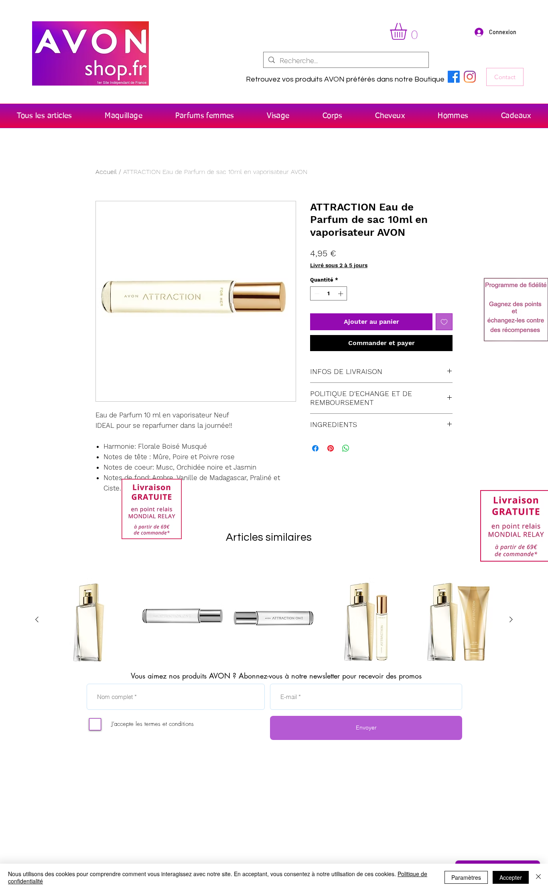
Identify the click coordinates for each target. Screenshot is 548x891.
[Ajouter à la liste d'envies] (444, 321)
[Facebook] (454, 77)
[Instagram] (470, 77)
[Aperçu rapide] (90, 620)
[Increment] (341, 293)
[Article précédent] (37, 619)
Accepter (510, 877)
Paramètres (466, 877)
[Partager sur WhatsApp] (346, 448)
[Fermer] (538, 877)
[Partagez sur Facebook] (315, 448)
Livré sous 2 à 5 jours (338, 265)
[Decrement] (316, 293)
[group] (274, 619)
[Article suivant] (511, 619)
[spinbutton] (329, 293)
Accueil (106, 172)
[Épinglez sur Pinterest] (330, 448)
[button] (408, 31)
